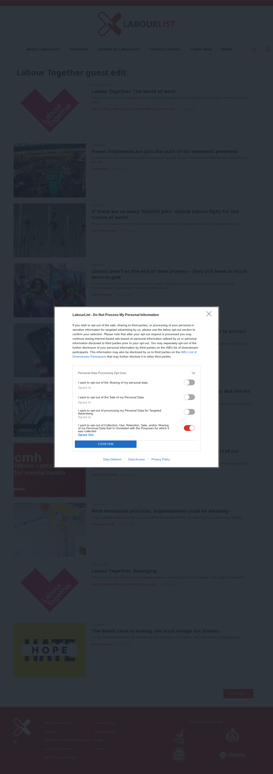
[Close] (210, 315)
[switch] (189, 382)
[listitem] (136, 373)
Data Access (136, 459)
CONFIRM (106, 444)
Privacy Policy (160, 459)
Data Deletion (112, 459)
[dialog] (136, 387)
